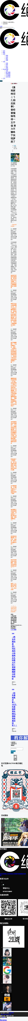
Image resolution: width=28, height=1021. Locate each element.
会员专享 (5, 23)
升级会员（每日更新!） (9, 22)
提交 (12, 752)
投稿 (1, 81)
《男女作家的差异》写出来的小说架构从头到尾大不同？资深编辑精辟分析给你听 (13, 658)
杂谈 (15, 145)
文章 (4, 61)
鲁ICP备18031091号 (6, 1014)
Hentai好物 (5, 69)
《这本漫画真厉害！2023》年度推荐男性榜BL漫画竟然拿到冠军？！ (14, 709)
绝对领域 (11, 1012)
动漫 (4, 54)
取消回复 (13, 751)
